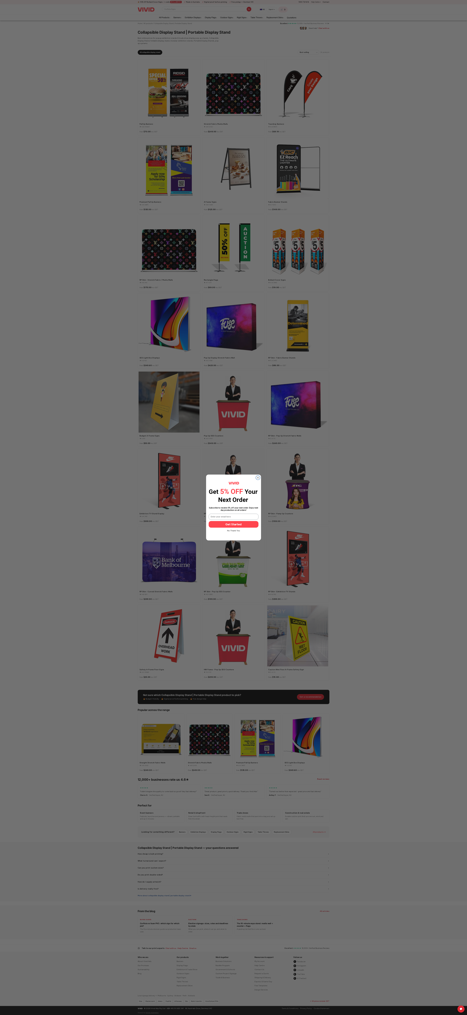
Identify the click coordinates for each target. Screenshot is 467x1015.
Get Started (233, 524)
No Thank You (233, 530)
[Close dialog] (258, 478)
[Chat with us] (461, 1009)
